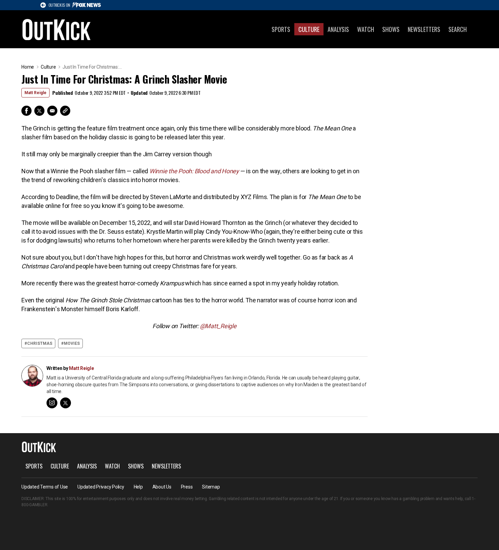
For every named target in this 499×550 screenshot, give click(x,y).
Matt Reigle (35, 92)
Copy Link (65, 111)
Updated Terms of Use (44, 487)
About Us (161, 487)
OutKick (56, 29)
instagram (52, 402)
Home (27, 67)
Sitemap (211, 487)
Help (138, 487)
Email (52, 111)
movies (72, 343)
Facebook (26, 111)
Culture (308, 29)
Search (457, 29)
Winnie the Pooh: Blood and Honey (194, 171)
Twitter (39, 111)
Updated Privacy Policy (100, 487)
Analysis (338, 29)
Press (187, 487)
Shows (391, 29)
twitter (65, 402)
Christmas (39, 343)
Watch (365, 29)
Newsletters (424, 29)
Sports (281, 29)
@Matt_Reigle (218, 326)
